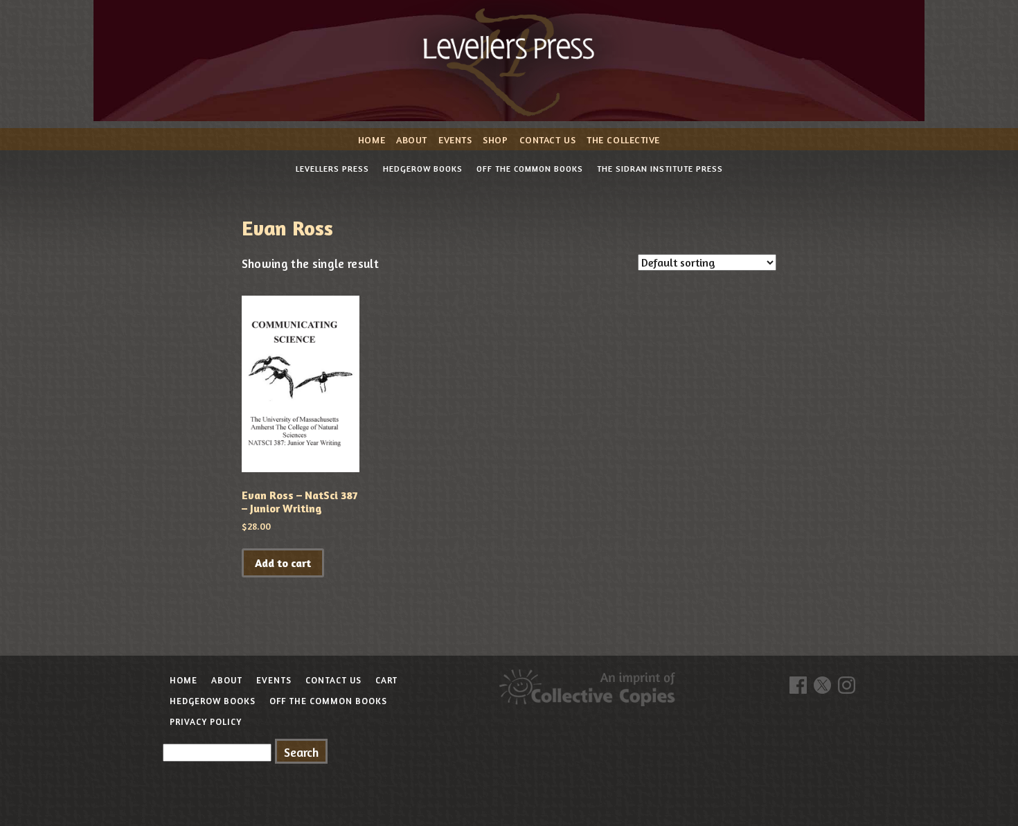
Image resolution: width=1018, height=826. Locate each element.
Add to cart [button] (283, 563)
